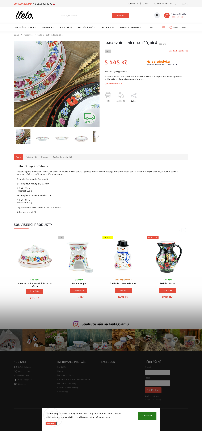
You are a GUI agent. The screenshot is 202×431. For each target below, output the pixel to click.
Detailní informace (113, 83)
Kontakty (133, 3)
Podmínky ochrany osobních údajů (74, 379)
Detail (123, 290)
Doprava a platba (163, 3)
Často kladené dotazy (68, 387)
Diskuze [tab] (44, 157)
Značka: (178, 51)
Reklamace (62, 391)
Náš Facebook (25, 379)
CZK (184, 4)
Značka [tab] (62, 157)
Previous (180, 230)
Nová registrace (152, 396)
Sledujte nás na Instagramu (105, 324)
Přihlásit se (153, 390)
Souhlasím (147, 415)
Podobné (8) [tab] (31, 157)
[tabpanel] (34, 269)
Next (184, 230)
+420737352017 (25, 371)
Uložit (111, 106)
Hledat (120, 15)
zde (108, 417)
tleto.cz (22, 384)
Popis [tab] (18, 157)
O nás (146, 3)
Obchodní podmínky (66, 383)
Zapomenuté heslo (153, 400)
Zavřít (178, 106)
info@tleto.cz (24, 367)
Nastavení (51, 423)
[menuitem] (26, 27)
